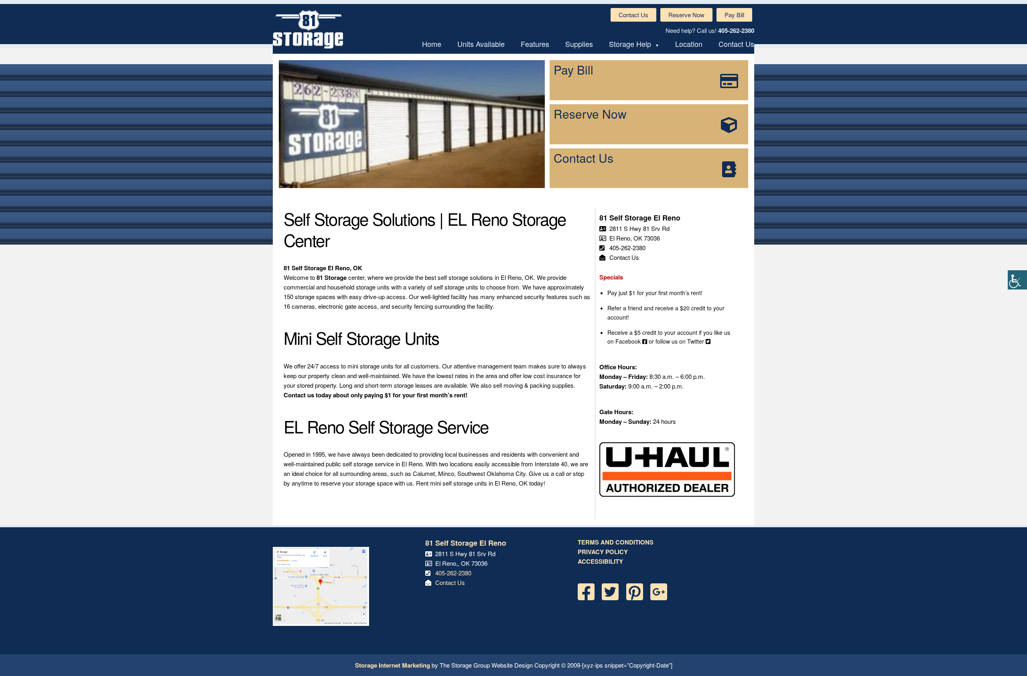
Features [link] (535, 43)
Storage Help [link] (630, 43)
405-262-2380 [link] (736, 30)
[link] (1017, 279)
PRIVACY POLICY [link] (603, 551)
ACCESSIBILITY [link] (600, 561)
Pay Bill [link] (734, 14)
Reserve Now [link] (686, 14)
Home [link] (431, 43)
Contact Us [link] (633, 14)
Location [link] (688, 43)
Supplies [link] (579, 43)
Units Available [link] (481, 43)
